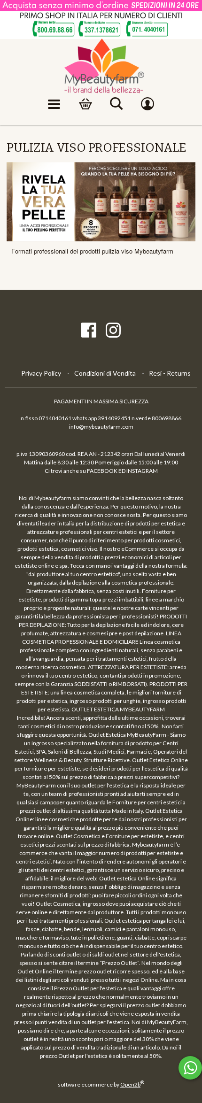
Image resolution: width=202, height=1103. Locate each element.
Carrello (85, 104)
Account (147, 104)
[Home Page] (101, 66)
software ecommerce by (101, 1084)
